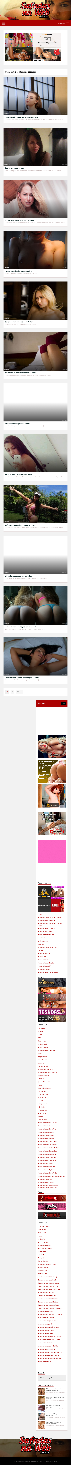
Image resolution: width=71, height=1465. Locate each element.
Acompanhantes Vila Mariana (47, 1145)
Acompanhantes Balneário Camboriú (50, 1314)
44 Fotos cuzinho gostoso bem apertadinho (55, 1414)
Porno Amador (42, 1091)
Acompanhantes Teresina (46, 920)
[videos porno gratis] (44, 900)
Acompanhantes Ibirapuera (47, 1160)
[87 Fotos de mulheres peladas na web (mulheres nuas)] (41, 1391)
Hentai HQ (41, 1078)
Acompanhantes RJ (44, 1245)
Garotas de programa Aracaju (48, 1277)
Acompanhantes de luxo (46, 934)
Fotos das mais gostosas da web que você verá (21, 117)
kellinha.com (42, 956)
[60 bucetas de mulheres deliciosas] (41, 1408)
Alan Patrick (53, 1461)
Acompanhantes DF (44, 966)
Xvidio (40, 1053)
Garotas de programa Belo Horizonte (50, 1308)
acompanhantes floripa (45, 931)
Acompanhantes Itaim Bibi (46, 1167)
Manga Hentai (42, 1104)
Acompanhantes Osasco (46, 1182)
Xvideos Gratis (42, 1270)
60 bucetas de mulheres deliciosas (53, 1406)
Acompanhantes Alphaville (47, 1170)
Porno (40, 1034)
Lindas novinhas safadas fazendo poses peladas (22, 678)
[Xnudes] (52, 1212)
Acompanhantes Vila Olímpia (47, 1141)
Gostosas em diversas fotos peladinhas (19, 322)
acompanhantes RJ (44, 953)
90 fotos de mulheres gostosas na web (18, 474)
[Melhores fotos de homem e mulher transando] (41, 1425)
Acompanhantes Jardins (46, 1163)
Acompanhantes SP (44, 969)
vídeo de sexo (42, 1060)
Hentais (40, 1116)
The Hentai (41, 938)
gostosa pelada (43, 941)
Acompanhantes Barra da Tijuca (48, 1185)
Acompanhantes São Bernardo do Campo (51, 1176)
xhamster (41, 1031)
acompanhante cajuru (45, 1343)
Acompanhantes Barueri (46, 1132)
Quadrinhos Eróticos (44, 1088)
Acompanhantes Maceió (46, 1292)
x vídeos (40, 950)
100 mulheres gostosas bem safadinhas (19, 576)
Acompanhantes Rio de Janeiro (48, 947)
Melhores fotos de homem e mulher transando (54, 1422)
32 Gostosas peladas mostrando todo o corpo (21, 373)
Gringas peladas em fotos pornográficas (19, 220)
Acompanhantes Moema (46, 1135)
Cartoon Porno (42, 1119)
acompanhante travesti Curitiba (48, 1355)
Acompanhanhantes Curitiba (47, 1072)
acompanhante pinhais (45, 1333)
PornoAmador (42, 1251)
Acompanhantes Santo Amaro (48, 1129)
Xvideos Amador (43, 1267)
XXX (39, 1038)
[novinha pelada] (52, 1204)
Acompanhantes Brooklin (46, 1138)
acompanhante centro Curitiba (48, 1346)
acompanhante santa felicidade (48, 1327)
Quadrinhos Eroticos (44, 1082)
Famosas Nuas (43, 1110)
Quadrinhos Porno (44, 1094)
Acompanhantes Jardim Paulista (48, 1148)
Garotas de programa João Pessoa (49, 1289)
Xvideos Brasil (42, 1044)
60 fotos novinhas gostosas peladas (17, 424)
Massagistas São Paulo (45, 1069)
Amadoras (6, 216)
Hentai (40, 1085)
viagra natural (42, 1056)
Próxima (19, 692)
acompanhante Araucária (46, 1349)
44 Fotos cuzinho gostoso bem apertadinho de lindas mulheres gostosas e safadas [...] (55, 1417)
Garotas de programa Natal (47, 1295)
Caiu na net (7, 164)
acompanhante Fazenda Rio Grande (50, 1352)
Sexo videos (42, 1041)
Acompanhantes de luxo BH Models (49, 917)
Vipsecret (41, 944)
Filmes (40, 914)
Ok (64, 703)
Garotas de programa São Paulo (48, 1305)
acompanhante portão (45, 1324)
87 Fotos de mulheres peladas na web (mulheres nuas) (55, 1389)
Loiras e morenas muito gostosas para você (20, 627)
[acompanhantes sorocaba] (52, 813)
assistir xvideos (43, 1242)
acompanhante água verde (47, 1321)
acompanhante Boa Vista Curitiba (49, 1339)
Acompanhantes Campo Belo (47, 1151)
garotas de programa (45, 1248)
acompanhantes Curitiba (46, 1317)
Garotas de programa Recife (47, 1280)
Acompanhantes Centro (45, 1179)
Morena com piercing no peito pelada (18, 271)
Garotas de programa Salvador (48, 1299)
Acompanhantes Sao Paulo (47, 1264)
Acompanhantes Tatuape (46, 1126)
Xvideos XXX (42, 1233)
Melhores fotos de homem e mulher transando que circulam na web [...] (55, 1425)
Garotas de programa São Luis (48, 1302)
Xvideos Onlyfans (43, 1075)
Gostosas (6, 113)
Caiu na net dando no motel (15, 168)
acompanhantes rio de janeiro (48, 972)
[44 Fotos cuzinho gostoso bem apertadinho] (41, 1416)
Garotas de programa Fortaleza (48, 1283)
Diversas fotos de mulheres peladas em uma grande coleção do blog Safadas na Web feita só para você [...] (55, 1392)
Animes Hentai (43, 1066)
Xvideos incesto (43, 1047)
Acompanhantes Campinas (47, 1050)
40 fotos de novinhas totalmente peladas (55, 1397)
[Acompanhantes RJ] (57, 887)
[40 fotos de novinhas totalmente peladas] (41, 1400)
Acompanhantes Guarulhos (47, 1157)
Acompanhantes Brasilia (46, 963)
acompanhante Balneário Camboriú (49, 1358)
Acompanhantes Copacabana (47, 1187)
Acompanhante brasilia (45, 1311)
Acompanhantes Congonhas (47, 1154)
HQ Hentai (41, 1107)
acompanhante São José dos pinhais (50, 1336)
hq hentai (41, 1063)
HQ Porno (41, 1101)
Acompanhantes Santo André (47, 1173)
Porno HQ (41, 1258)
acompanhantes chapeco (46, 928)
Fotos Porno (42, 1097)
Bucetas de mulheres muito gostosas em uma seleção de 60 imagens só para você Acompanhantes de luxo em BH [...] (55, 1409)
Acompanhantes (43, 960)
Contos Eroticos (43, 1261)
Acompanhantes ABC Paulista (47, 1123)
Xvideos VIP (42, 1239)
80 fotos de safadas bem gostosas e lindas (20, 525)
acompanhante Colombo (46, 1330)
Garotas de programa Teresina (48, 1286)
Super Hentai (42, 1113)
